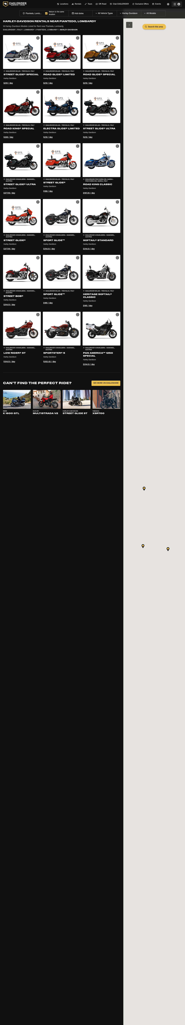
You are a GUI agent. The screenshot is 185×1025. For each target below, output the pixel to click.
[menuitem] (62, 4)
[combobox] (32, 13)
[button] (22, 60)
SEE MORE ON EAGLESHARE (106, 383)
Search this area (155, 27)
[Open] (165, 12)
